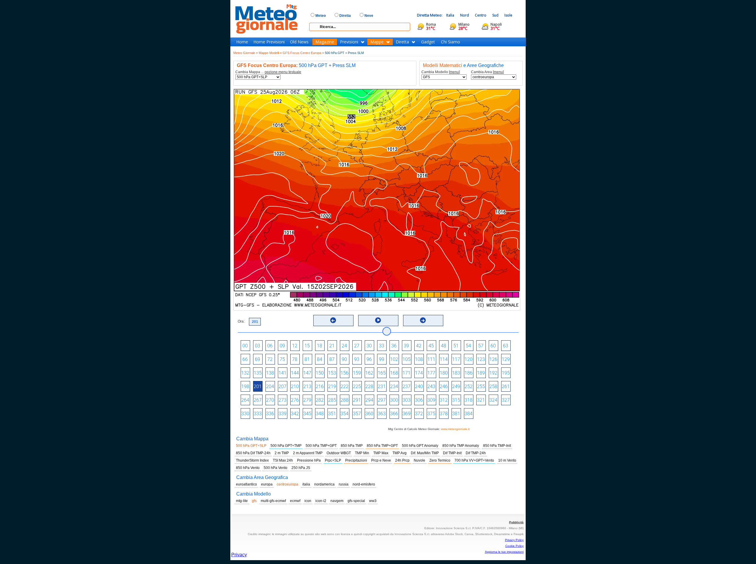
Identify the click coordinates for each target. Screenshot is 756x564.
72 (270, 359)
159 (357, 373)
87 (332, 359)
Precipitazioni (356, 460)
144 (295, 373)
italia (306, 484)
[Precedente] (333, 320)
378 (444, 413)
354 (344, 413)
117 (456, 359)
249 (456, 386)
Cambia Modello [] (440, 72)
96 (369, 359)
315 (456, 400)
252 (468, 386)
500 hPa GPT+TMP (286, 446)
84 (319, 359)
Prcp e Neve (381, 460)
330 (245, 413)
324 (493, 400)
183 (456, 373)
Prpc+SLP (333, 460)
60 (493, 346)
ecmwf (295, 501)
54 (468, 346)
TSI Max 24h (283, 460)
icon (307, 501)
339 (282, 413)
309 (431, 400)
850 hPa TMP (352, 446)
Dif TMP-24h (476, 453)
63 (505, 346)
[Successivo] (422, 320)
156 (344, 373)
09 (282, 346)
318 (468, 400)
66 (245, 359)
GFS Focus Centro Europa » (303, 53)
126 (493, 359)
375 (431, 413)
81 (307, 359)
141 (282, 373)
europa (267, 484)
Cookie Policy (514, 545)
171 (406, 373)
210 (295, 386)
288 (344, 400)
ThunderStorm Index (252, 460)
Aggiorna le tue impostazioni (504, 551)
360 (369, 413)
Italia (450, 15)
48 (443, 346)
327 (506, 400)
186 (468, 373)
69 (257, 359)
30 (369, 346)
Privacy (239, 554)
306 (419, 400)
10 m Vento (507, 460)
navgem (336, 501)
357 (357, 413)
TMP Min (362, 453)
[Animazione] (378, 320)
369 (406, 413)
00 (245, 346)
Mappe (377, 42)
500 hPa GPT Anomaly (420, 446)
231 (382, 386)
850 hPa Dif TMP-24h (253, 453)
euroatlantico (246, 484)
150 (320, 373)
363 (382, 413)
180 (444, 373)
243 (431, 386)
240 (419, 386)
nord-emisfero (364, 484)
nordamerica (324, 484)
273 (282, 400)
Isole (508, 15)
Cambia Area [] (487, 72)
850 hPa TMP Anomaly (460, 446)
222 (344, 386)
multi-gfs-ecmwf (273, 501)
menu (454, 72)
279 (307, 400)
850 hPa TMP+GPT (382, 446)
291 (357, 400)
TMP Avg (399, 453)
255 (481, 386)
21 (332, 346)
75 (282, 359)
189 (481, 373)
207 (282, 386)
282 (320, 400)
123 (481, 359)
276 (295, 400)
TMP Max (380, 453)
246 (444, 386)
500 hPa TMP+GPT (321, 446)
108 (419, 359)
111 (431, 359)
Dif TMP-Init (452, 453)
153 (332, 373)
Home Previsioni (269, 42)
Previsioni (349, 42)
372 (419, 413)
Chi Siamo (450, 42)
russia (343, 484)
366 (394, 413)
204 (270, 386)
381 (456, 413)
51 (456, 346)
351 (332, 413)
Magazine (324, 42)
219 (332, 386)
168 (394, 373)
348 (320, 413)
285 (332, 400)
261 (506, 386)
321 (481, 400)
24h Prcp (402, 460)
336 (270, 413)
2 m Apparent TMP (307, 453)
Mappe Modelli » (270, 53)
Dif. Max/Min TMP (425, 453)
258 (493, 386)
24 (344, 346)
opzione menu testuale (283, 72)
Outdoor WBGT (339, 453)
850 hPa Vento (248, 468)
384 (468, 413)
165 (382, 373)
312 (444, 400)
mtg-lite (242, 501)
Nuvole (419, 460)
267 (258, 400)
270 (270, 400)
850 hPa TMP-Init (497, 446)
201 (258, 386)
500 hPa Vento (275, 468)
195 (506, 373)
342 (295, 413)
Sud (495, 15)
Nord (464, 15)
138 (270, 373)
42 (418, 346)
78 (294, 359)
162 (369, 373)
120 (468, 359)
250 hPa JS (300, 468)
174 (419, 373)
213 (307, 386)
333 (258, 413)
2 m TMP (282, 453)
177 (431, 373)
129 (506, 359)
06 (270, 346)
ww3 (373, 501)
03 (257, 346)
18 (319, 346)
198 (245, 386)
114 (444, 359)
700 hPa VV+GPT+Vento (474, 460)
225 (357, 386)
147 (307, 373)
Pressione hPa (309, 460)
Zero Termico (439, 460)
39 (406, 346)
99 (381, 359)
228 (369, 386)
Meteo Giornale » (245, 53)
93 (356, 359)
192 (493, 373)
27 (356, 346)
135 (258, 373)
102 (394, 359)
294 (369, 400)
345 (307, 413)
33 (381, 346)
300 (394, 400)
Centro (480, 15)
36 (394, 346)
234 (394, 386)
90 (344, 359)
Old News (299, 42)
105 (406, 359)
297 (382, 400)
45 (431, 346)
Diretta (402, 42)
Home (242, 42)
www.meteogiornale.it (455, 429)
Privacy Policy (514, 540)
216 (320, 386)
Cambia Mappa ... (268, 72)
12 (294, 346)
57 (480, 346)
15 (307, 346)
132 (245, 373)
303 (406, 400)
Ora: (241, 321)
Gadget (428, 42)
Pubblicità (516, 522)
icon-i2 (320, 501)
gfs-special (356, 501)
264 (245, 400)
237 (406, 386)
